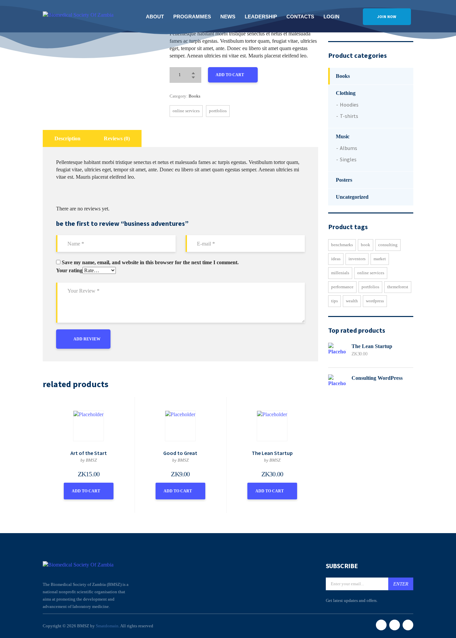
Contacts (300, 16)
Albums (348, 148)
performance (342, 286)
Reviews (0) (117, 138)
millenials (340, 272)
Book (365, 244)
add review (86, 339)
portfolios (218, 110)
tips (334, 300)
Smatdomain (107, 625)
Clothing (346, 93)
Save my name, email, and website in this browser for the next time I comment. (150, 262)
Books (194, 96)
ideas (335, 258)
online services (186, 110)
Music (343, 136)
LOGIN (331, 16)
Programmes (192, 16)
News (227, 16)
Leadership (261, 16)
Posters (344, 180)
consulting (388, 244)
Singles (348, 159)
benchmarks (342, 244)
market (380, 258)
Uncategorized (352, 197)
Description (67, 138)
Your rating (69, 270)
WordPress (375, 300)
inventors (357, 258)
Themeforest (397, 286)
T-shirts (349, 116)
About (155, 16)
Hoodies (349, 104)
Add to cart (230, 74)
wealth (352, 300)
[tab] (67, 138)
